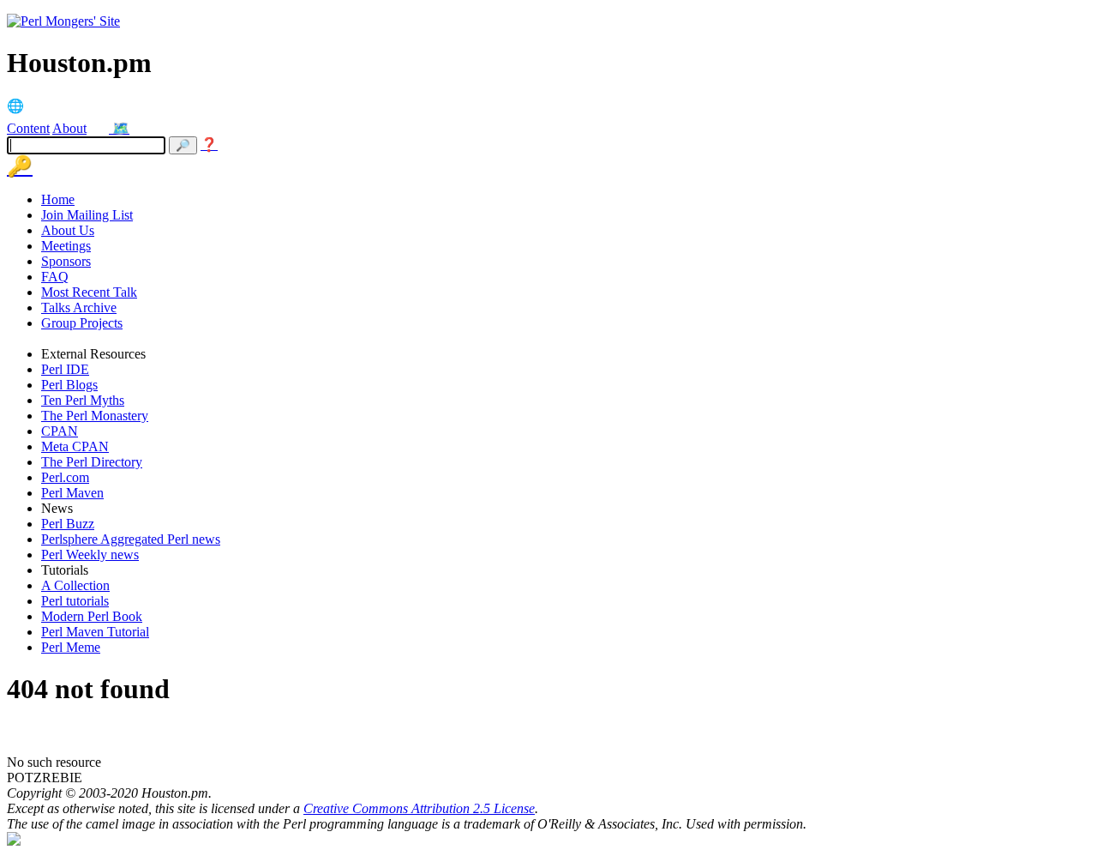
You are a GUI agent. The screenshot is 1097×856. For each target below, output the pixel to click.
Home (58, 199)
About (69, 128)
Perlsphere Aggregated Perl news (130, 539)
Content (28, 128)
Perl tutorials (75, 601)
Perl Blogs (69, 384)
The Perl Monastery (94, 415)
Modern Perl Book (91, 616)
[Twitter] (101, 128)
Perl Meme (70, 647)
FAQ (55, 276)
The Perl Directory (91, 462)
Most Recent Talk (89, 292)
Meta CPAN (75, 446)
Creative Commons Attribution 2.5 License (419, 808)
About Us (67, 230)
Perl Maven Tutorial (95, 631)
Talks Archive (79, 307)
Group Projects (82, 323)
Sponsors (66, 261)
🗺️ (120, 128)
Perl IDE (65, 369)
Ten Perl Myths (82, 400)
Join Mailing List (87, 215)
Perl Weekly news (90, 554)
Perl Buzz (67, 523)
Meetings (66, 245)
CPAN (59, 431)
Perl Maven (72, 492)
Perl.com (65, 477)
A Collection (75, 585)
